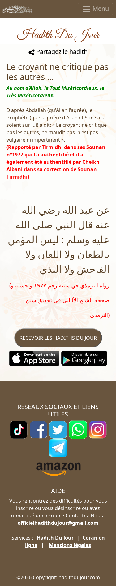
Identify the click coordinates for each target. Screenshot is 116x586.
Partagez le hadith (61, 51)
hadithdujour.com (79, 577)
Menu (100, 8)
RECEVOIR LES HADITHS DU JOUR (58, 338)
